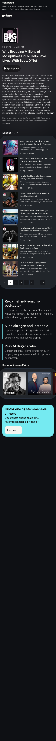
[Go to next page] (48, 282)
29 (42, 282)
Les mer (37, 9)
